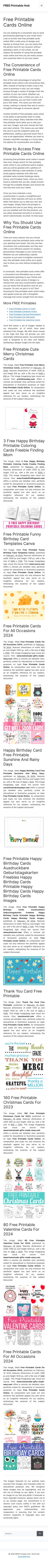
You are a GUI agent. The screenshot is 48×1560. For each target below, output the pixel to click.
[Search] (40, 1533)
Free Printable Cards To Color (22, 309)
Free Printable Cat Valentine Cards (24, 320)
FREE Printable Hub (16, 5)
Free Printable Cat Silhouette (22, 317)
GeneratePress (24, 1556)
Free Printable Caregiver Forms (23, 311)
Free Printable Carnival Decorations (25, 314)
